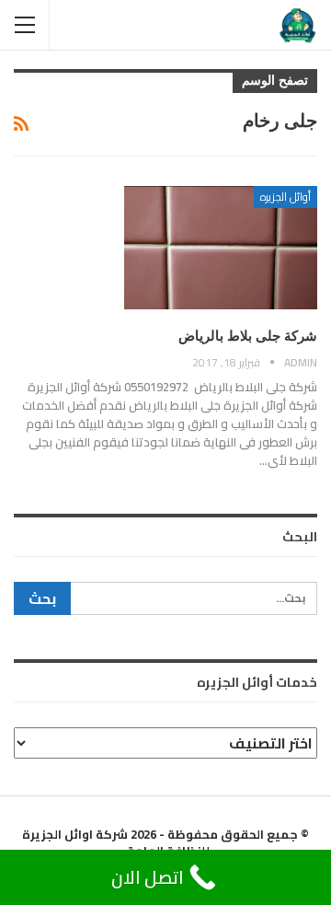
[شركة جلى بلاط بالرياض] (220, 247)
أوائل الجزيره (285, 196)
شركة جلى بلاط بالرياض (247, 336)
